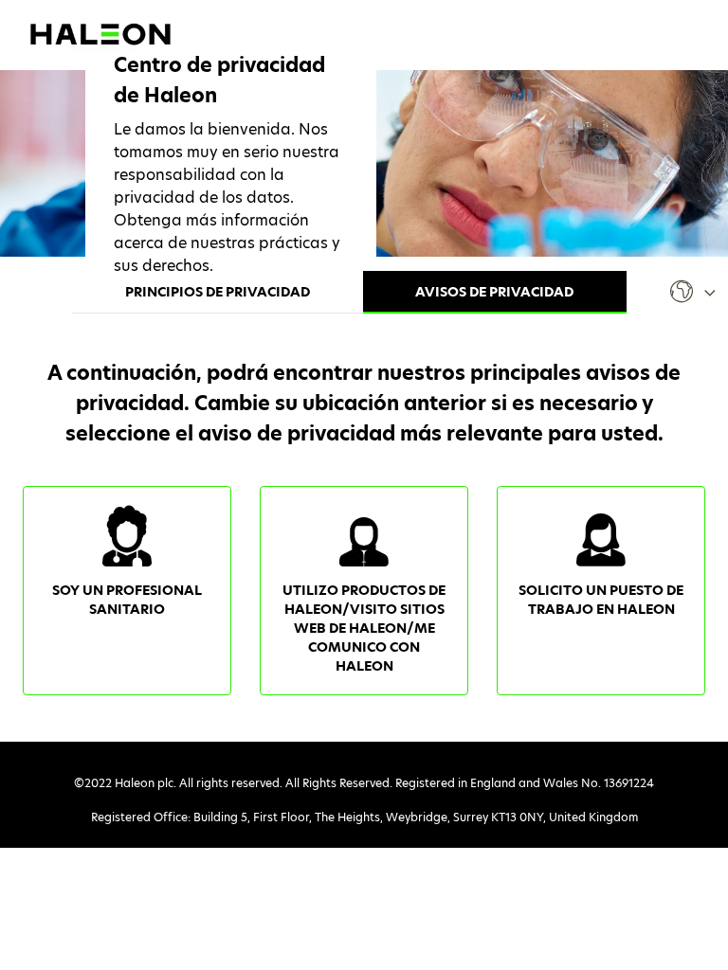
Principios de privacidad (217, 291)
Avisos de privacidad (494, 291)
